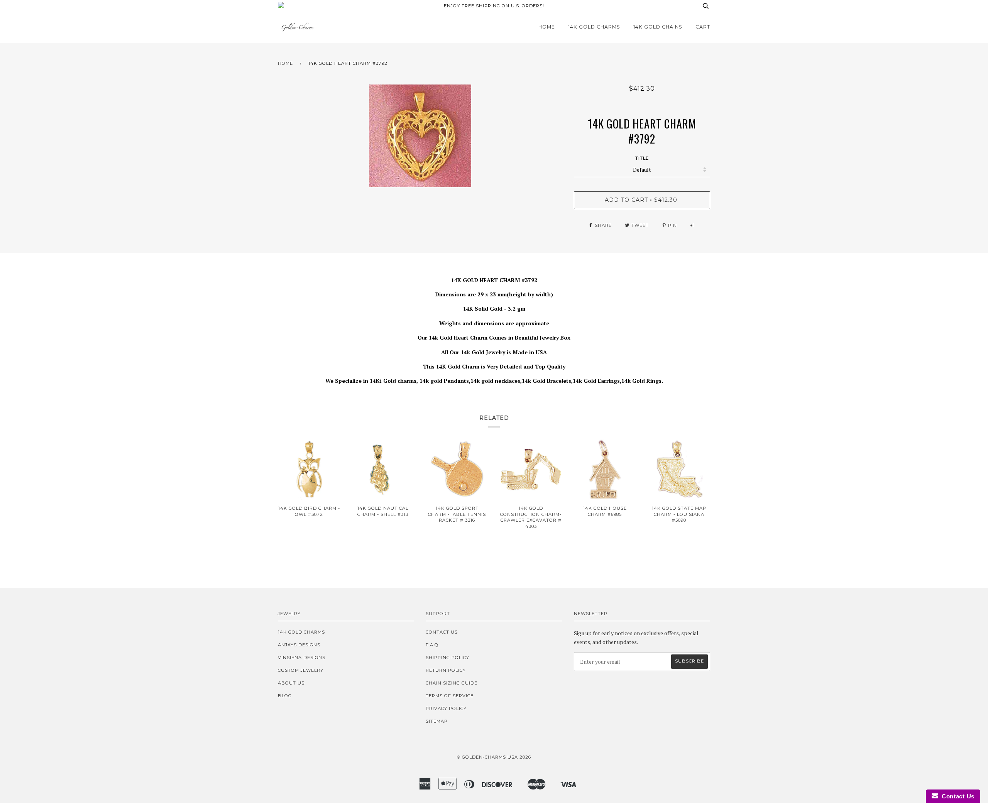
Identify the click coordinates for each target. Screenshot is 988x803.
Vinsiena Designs (301, 657)
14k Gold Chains (657, 27)
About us (291, 683)
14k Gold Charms (594, 27)
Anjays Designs (299, 644)
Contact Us (442, 632)
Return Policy (446, 670)
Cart (702, 27)
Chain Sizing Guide (451, 683)
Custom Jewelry (300, 670)
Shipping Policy (447, 657)
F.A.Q (432, 644)
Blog (285, 695)
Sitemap (437, 721)
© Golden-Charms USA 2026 (494, 757)
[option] (420, 136)
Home (546, 27)
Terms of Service (450, 695)
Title (642, 158)
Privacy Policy (446, 708)
